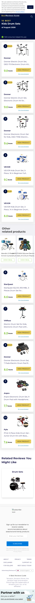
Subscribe (17, 544)
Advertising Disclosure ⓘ (9, 570)
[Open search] (32, 17)
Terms (29, 559)
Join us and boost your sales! (12, 599)
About (6, 559)
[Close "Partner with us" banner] (33, 591)
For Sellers (8, 565)
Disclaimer (8, 562)
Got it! (30, 7)
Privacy (18, 559)
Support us (27, 562)
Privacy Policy (20, 11)
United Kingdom (25, 570)
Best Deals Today (25, 565)
